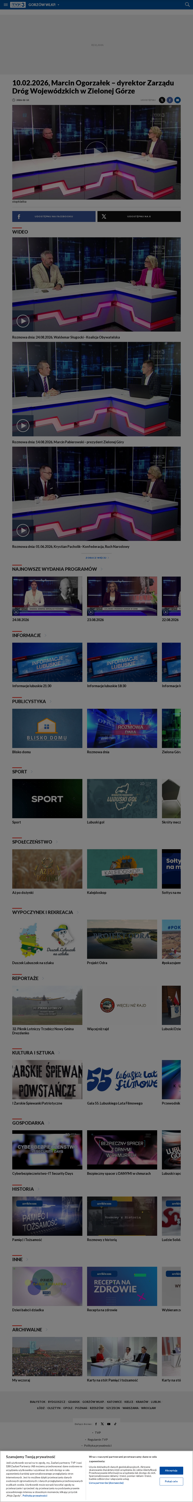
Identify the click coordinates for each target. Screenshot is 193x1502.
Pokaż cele (171, 1481)
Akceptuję (171, 1470)
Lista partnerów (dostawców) (106, 1482)
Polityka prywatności (35, 1495)
